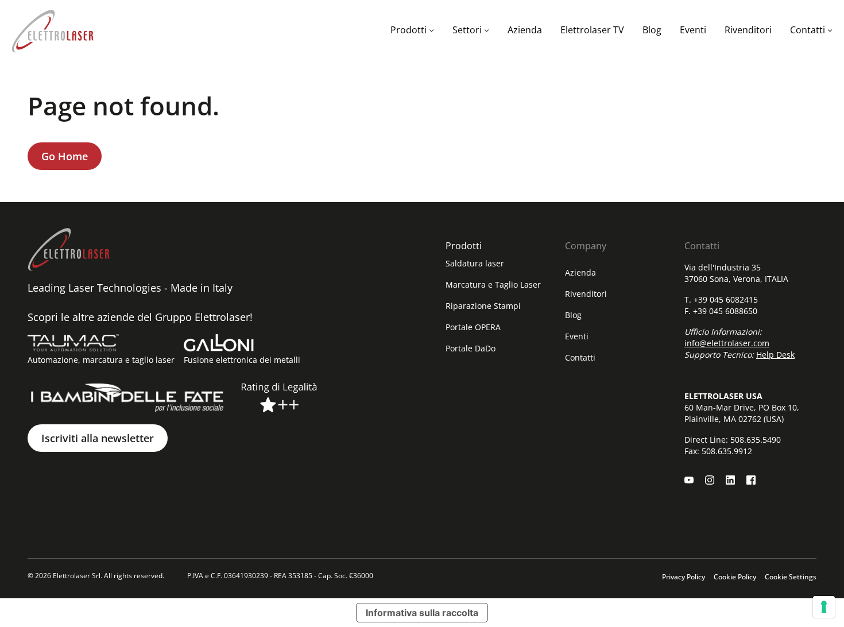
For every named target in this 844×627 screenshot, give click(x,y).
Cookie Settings (790, 577)
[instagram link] (709, 480)
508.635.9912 (727, 451)
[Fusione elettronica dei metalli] (219, 342)
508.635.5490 (755, 439)
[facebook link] (751, 480)
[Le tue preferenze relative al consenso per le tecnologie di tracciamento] (824, 607)
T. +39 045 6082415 (721, 299)
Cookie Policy (735, 577)
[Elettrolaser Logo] (52, 30)
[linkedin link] (730, 480)
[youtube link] (689, 480)
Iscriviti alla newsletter (97, 438)
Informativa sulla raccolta (422, 612)
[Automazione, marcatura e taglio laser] (73, 342)
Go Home (64, 156)
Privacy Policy (683, 577)
